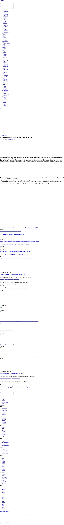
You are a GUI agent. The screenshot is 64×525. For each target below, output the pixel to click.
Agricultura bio (5, 26)
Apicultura (4, 18)
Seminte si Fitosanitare (5, 41)
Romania (4, 10)
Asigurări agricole (4, 410)
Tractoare (4, 48)
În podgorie (3, 474)
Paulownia (4, 22)
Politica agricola (4, 44)
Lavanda (4, 21)
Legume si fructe (5, 25)
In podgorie (5, 28)
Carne (4, 84)
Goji (4, 20)
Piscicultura (5, 40)
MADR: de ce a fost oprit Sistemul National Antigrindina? (10, 231)
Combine (4, 98)
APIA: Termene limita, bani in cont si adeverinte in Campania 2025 (12, 234)
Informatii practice (5, 32)
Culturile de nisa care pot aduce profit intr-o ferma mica (10, 378)
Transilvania (5, 57)
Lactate (4, 34)
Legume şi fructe (4, 418)
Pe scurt (9, 139)
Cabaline (4, 87)
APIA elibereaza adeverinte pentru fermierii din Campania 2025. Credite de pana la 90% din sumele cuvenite (19, 241)
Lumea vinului (5, 80)
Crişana (3, 497)
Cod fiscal (4, 46)
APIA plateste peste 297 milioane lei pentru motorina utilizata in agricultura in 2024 (15, 251)
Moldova (4, 55)
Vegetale (3, 73)
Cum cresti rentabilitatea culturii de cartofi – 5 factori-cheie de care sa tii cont (13, 288)
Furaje (2, 417)
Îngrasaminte (5, 42)
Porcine (4, 37)
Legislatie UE (5, 95)
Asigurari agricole (5, 66)
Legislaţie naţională (4, 139)
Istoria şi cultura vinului (5, 477)
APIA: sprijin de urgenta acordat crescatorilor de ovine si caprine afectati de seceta (14, 244)
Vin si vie (3, 77)
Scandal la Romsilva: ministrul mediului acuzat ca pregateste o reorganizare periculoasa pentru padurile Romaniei (20, 227)
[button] (32, 141)
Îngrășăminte (3, 441)
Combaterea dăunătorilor (5, 442)
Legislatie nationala (6, 45)
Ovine (4, 36)
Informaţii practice (4, 478)
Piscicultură (3, 463)
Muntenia (4, 105)
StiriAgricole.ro (7, 522)
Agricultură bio (4, 419)
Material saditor (5, 91)
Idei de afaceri (4, 17)
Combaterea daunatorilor (6, 43)
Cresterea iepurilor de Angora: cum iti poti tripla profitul (10, 344)
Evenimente (5, 62)
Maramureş (3, 506)
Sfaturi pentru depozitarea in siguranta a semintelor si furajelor (11, 373)
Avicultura (4, 39)
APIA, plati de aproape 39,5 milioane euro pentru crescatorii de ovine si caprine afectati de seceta (17, 237)
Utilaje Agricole (4, 47)
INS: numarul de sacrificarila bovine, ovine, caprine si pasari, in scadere (13, 274)
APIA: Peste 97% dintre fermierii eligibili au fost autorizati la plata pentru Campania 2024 (16, 254)
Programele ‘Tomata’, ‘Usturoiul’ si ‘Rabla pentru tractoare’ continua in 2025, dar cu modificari (17, 258)
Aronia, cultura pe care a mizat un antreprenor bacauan (10, 308)
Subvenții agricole (4, 408)
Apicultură (3, 461)
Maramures (5, 54)
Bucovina (4, 52)
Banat (4, 51)
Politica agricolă (12, 139)
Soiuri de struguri (5, 30)
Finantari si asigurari (4, 13)
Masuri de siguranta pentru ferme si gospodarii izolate (9, 279)
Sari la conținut (2, 0)
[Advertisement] (26, 150)
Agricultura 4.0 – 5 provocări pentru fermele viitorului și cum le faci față (13, 382)
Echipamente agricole (6, 49)
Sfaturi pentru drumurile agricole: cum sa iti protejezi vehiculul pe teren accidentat (14, 387)
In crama (4, 29)
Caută (1, 2)
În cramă (3, 475)
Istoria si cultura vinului (6, 31)
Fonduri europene (5, 15)
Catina (4, 19)
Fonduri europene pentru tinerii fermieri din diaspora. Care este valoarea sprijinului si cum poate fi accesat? (19, 321)
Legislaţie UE (4, 488)
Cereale (4, 24)
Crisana (4, 102)
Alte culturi (5, 76)
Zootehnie (3, 33)
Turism (3, 50)
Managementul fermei (6, 11)
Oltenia (3, 501)
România (3, 401)
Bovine (4, 35)
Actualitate (3, 59)
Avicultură (3, 462)
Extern (4, 12)
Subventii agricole (5, 14)
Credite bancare (5, 16)
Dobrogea (4, 53)
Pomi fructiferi (5, 23)
